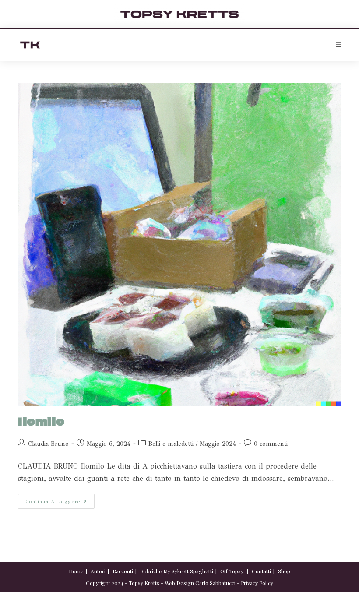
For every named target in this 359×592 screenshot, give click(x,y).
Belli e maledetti (171, 444)
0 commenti (271, 444)
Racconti (123, 570)
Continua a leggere (60, 499)
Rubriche (151, 570)
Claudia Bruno (48, 444)
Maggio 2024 (218, 444)
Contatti (261, 570)
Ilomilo (41, 422)
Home (76, 570)
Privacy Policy (257, 582)
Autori (98, 570)
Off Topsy (231, 570)
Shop (284, 570)
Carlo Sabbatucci (215, 582)
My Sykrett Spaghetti (188, 570)
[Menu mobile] (338, 45)
